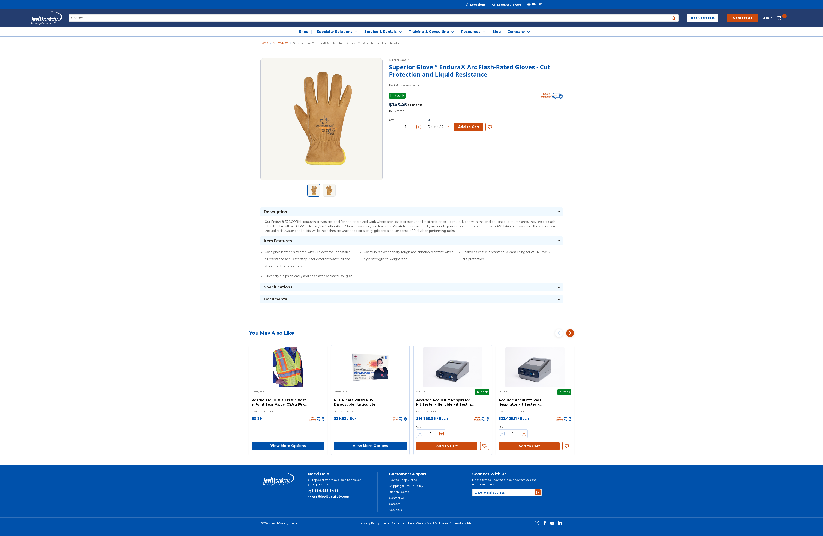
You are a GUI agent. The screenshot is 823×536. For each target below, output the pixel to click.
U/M (427, 120)
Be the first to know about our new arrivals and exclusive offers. (504, 482)
